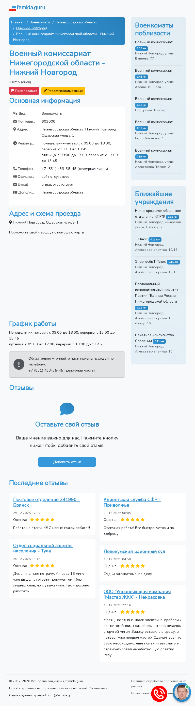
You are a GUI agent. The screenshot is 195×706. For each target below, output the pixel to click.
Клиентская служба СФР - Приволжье (132, 502)
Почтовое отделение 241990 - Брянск (46, 502)
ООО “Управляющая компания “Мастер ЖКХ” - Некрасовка (137, 594)
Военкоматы (40, 22)
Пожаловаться (25, 91)
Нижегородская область (77, 22)
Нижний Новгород (31, 28)
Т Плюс (141, 239)
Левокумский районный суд (134, 551)
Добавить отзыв (67, 461)
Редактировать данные (65, 91)
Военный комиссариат (154, 42)
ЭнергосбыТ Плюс (150, 261)
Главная (18, 22)
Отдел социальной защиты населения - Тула (43, 548)
